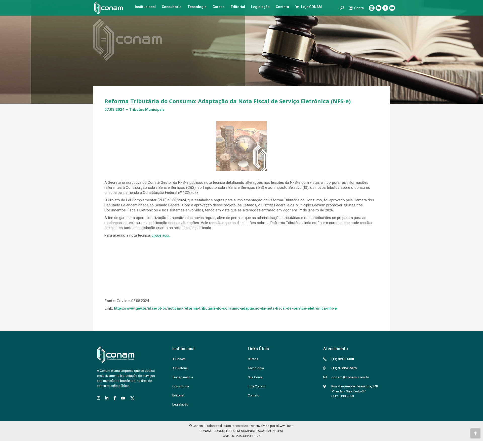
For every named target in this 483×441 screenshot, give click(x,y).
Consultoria (180, 386)
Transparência (182, 377)
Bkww (280, 426)
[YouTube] (123, 398)
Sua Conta (255, 377)
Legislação (180, 404)
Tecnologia (256, 368)
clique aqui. (161, 235)
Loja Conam (256, 386)
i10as (289, 426)
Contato (253, 395)
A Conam (179, 359)
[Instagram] (98, 398)
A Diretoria (180, 368)
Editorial (178, 395)
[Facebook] (114, 398)
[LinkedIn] (106, 398)
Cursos (253, 359)
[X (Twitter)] (132, 398)
